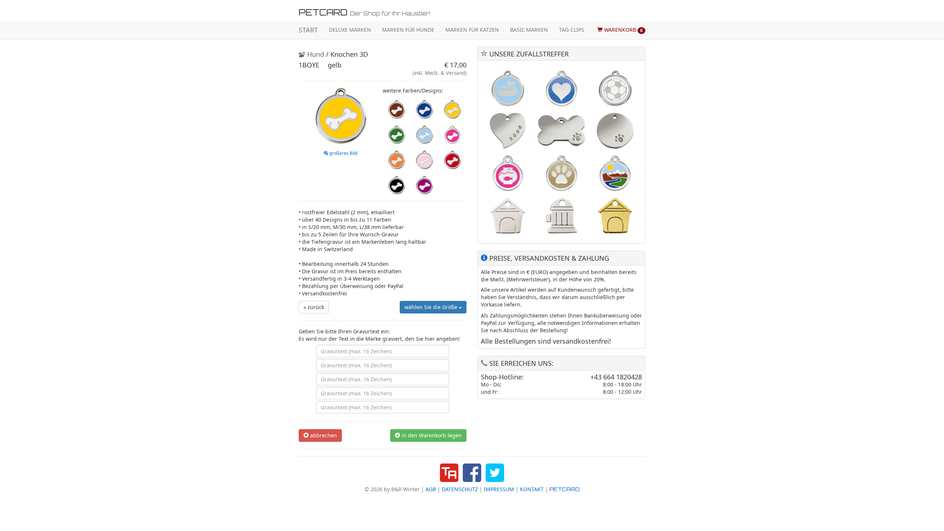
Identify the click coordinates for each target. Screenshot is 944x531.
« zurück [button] (313, 306)
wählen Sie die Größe (432, 306)
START (308, 29)
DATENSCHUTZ (460, 489)
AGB (431, 489)
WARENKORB (623, 29)
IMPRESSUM (499, 489)
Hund (314, 54)
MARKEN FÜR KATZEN (472, 29)
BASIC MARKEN (529, 29)
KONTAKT (532, 489)
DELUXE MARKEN (350, 29)
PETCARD (564, 489)
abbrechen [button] (323, 435)
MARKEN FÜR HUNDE (408, 29)
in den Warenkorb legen (431, 435)
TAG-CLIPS (571, 29)
